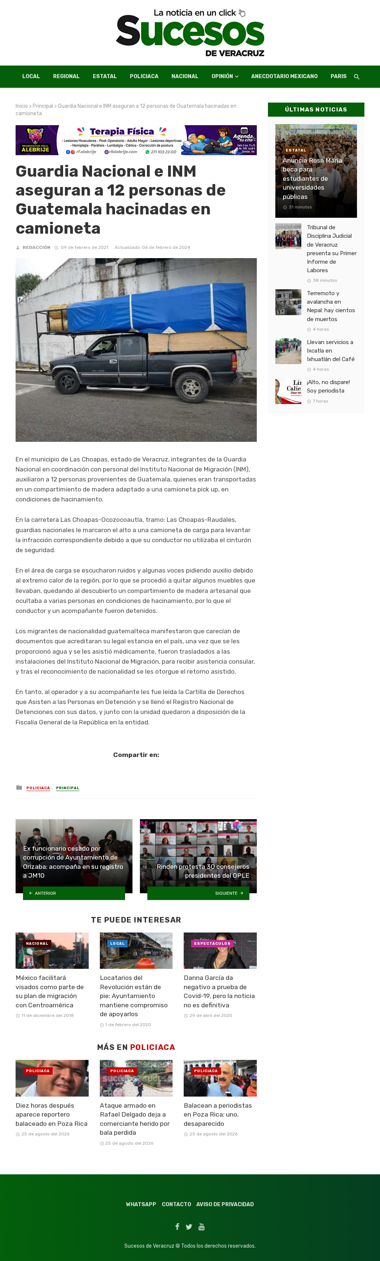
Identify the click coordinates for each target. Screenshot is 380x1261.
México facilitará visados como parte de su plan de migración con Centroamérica (50, 991)
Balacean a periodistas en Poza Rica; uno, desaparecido (218, 1114)
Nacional (185, 76)
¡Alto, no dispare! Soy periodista (328, 386)
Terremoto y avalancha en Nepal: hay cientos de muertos (331, 306)
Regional (66, 76)
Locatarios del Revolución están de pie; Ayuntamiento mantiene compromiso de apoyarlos (134, 996)
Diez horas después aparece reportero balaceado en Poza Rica (52, 1114)
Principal (43, 106)
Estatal (105, 76)
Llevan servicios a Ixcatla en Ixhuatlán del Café (331, 351)
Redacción (36, 247)
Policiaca (144, 76)
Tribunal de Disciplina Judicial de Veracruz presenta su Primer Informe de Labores (332, 249)
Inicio (22, 106)
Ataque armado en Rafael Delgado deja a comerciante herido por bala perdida (135, 1119)
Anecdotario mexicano (284, 76)
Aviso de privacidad (225, 1204)
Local (31, 76)
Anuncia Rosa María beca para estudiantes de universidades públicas (312, 178)
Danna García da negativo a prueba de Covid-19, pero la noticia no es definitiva (219, 991)
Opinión (222, 76)
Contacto (176, 1204)
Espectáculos (212, 943)
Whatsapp (141, 1204)
